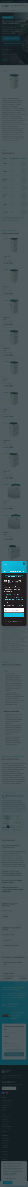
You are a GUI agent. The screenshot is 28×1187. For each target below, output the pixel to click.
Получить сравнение (14, 615)
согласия (17, 606)
